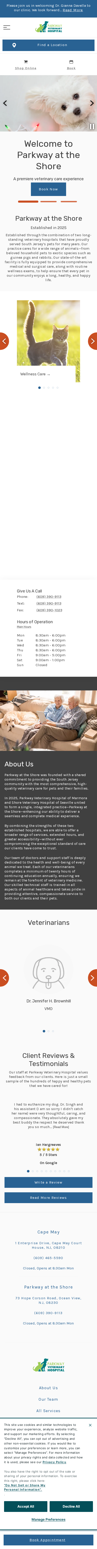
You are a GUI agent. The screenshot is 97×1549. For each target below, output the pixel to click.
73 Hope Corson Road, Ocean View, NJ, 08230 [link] (48, 1300)
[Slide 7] (55, 1171)
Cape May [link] (48, 1232)
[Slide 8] (60, 1171)
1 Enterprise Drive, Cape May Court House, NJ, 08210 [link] (48, 1245)
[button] (6, 27)
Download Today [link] (56, 186)
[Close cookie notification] (90, 1425)
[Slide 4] (53, 388)
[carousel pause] (92, 126)
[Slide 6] (51, 1171)
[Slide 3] (69, 201)
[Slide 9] (64, 1171)
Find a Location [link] (52, 45)
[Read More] (61, 1127)
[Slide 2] (48, 201)
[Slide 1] (28, 201)
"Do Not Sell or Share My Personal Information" (25, 1487)
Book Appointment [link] (47, 1540)
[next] (91, 103)
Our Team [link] (48, 1399)
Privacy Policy (54, 1462)
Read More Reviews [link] (48, 1197)
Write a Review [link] (49, 1182)
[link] (48, 27)
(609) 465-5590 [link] (48, 1258)
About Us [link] (48, 1388)
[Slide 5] (57, 388)
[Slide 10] (69, 1171)
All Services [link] (48, 1411)
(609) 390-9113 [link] (48, 1313)
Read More (73, 10)
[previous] (5, 103)
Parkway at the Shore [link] (48, 1287)
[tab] (25, 627)
